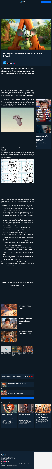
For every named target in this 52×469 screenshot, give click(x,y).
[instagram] (10, 63)
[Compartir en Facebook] (26, 376)
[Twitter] (3, 461)
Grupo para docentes (45, 2)
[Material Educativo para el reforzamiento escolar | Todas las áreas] (4, 392)
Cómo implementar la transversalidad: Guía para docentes (25, 306)
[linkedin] (11, 63)
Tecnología (43, 101)
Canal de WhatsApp (19, 463)
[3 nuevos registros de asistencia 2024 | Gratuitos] (4, 384)
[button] (2, 2)
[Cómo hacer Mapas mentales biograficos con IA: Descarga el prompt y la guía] (43, 110)
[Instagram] (5, 461)
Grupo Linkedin (26, 463)
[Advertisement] (26, 11)
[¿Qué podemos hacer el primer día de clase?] (26, 408)
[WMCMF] (8, 461)
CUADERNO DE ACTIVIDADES (18, 284)
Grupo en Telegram (4, 463)
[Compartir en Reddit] (30, 376)
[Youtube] (2, 461)
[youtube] (7, 63)
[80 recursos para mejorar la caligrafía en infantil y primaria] (6, 349)
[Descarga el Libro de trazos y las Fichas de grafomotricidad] (28, 349)
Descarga (38, 99)
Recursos (38, 101)
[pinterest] (14, 63)
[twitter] (9, 63)
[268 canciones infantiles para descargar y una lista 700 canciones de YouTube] (43, 408)
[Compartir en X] (28, 376)
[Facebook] (7, 461)
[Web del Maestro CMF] (4, 62)
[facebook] (13, 63)
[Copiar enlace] (32, 376)
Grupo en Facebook (12, 463)
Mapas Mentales (46, 99)
